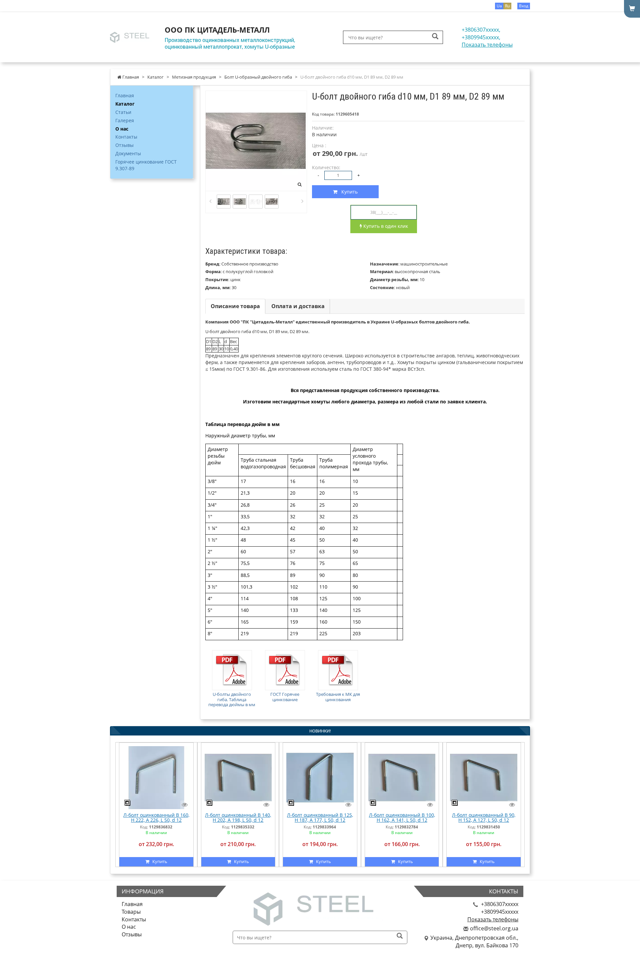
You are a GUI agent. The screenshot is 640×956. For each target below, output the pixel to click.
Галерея (124, 120)
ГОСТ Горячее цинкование (284, 697)
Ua (499, 6)
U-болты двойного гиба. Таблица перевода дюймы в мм (231, 699)
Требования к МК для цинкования (338, 697)
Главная (124, 95)
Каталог (125, 104)
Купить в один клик (385, 226)
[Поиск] (435, 36)
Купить (347, 192)
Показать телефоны (487, 44)
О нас (121, 129)
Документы (128, 153)
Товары (131, 911)
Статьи (123, 112)
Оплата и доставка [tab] (298, 306)
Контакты (126, 137)
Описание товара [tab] (235, 306)
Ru (507, 6)
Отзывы (124, 145)
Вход (523, 6)
